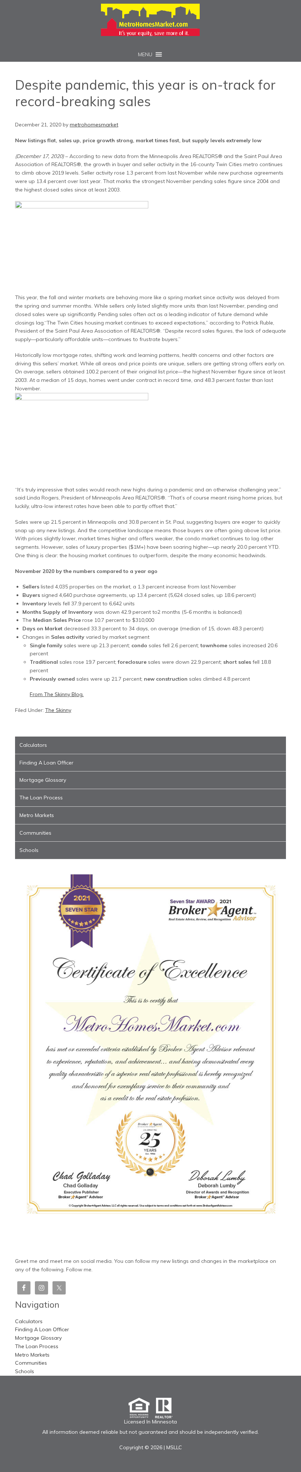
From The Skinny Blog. (57, 694)
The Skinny (58, 710)
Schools (29, 850)
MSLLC (174, 1447)
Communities (35, 833)
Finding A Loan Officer (46, 762)
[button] (145, 54)
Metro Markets (36, 815)
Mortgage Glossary (42, 780)
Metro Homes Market (150, 20)
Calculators (33, 745)
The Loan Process (41, 797)
